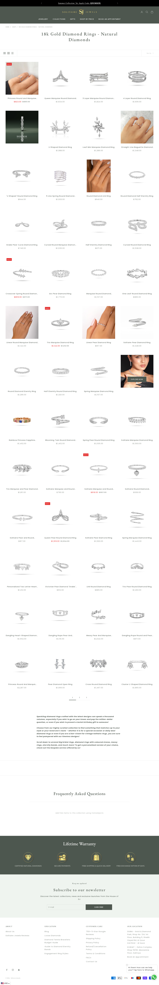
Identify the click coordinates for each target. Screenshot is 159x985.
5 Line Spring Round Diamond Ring (60, 196)
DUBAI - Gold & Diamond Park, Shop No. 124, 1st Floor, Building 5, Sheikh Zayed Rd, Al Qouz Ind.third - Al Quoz (139, 937)
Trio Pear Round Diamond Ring (137, 586)
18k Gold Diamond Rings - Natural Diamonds (35, 27)
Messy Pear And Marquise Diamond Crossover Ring (98, 635)
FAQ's (88, 957)
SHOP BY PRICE (87, 19)
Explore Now (137, 379)
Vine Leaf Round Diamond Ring (137, 293)
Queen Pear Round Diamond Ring (60, 538)
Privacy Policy (92, 942)
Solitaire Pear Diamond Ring (137, 342)
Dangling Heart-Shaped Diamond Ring (22, 635)
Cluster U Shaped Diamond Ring (137, 684)
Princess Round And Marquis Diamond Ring (22, 684)
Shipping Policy (93, 938)
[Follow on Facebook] (7, 970)
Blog (47, 931)
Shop (14, 27)
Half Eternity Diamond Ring (99, 245)
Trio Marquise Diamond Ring (60, 342)
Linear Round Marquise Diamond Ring (22, 342)
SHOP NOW (22, 136)
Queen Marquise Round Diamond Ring (60, 98)
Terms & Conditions (95, 953)
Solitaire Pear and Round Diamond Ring (22, 538)
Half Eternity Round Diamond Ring (60, 391)
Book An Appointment (138, 957)
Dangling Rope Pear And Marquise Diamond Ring (60, 635)
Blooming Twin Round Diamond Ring (60, 440)
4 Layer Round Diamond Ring (137, 98)
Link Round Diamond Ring (99, 586)
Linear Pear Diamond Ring (98, 342)
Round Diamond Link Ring (99, 196)
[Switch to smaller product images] (8, 53)
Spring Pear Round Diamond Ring (99, 440)
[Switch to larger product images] (4, 53)
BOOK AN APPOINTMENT (110, 19)
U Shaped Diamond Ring (60, 147)
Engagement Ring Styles (56, 953)
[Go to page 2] (86, 697)
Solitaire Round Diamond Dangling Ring (137, 489)
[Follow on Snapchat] (19, 970)
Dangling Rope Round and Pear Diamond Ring (137, 635)
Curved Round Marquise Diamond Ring (60, 245)
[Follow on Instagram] (13, 970)
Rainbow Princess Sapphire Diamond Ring (22, 440)
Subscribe (98, 907)
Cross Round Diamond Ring (99, 684)
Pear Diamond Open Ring (60, 684)
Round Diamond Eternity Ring (22, 391)
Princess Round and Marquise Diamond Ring (22, 98)
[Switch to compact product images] (12, 53)
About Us (10, 931)
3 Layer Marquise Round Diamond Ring (99, 98)
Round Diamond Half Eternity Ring (137, 196)
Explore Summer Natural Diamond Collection (79, 3)
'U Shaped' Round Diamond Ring (22, 196)
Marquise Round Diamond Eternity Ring (98, 293)
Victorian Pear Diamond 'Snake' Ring (60, 586)
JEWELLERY (43, 19)
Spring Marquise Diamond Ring (98, 391)
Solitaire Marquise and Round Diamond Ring (60, 489)
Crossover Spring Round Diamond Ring (22, 293)
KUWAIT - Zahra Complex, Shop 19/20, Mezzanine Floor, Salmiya (139, 950)
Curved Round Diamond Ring (137, 245)
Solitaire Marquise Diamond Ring (137, 440)
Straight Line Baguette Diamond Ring (137, 147)
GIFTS (72, 19)
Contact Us (91, 961)
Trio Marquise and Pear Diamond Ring (22, 489)
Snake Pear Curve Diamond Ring (21, 245)
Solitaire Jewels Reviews (17, 935)
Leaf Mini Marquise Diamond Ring (99, 147)
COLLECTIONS (59, 19)
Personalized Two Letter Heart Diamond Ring (22, 586)
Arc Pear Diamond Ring (60, 293)
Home (7, 27)
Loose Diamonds (53, 935)
